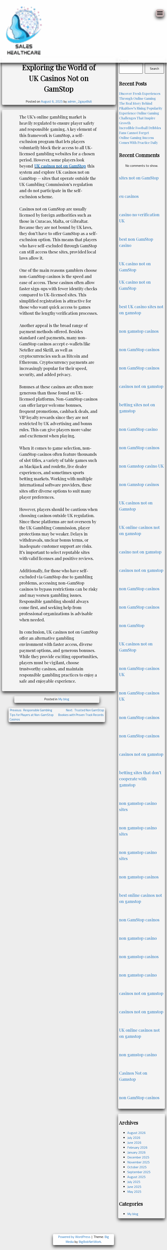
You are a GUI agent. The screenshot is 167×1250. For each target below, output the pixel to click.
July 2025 (133, 1181)
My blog (63, 699)
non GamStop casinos (139, 349)
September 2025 (139, 1171)
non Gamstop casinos (139, 484)
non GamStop (131, 625)
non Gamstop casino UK (141, 466)
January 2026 (136, 1152)
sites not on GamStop (139, 177)
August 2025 (136, 1176)
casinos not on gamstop (141, 386)
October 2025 (137, 1167)
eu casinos (129, 196)
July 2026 (133, 1137)
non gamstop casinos (139, 331)
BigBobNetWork (90, 1241)
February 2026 (137, 1147)
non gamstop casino (138, 938)
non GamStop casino (138, 429)
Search (154, 68)
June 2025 (134, 1186)
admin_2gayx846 (80, 101)
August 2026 (136, 1132)
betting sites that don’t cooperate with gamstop (140, 778)
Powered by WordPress (74, 1236)
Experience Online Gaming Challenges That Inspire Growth (139, 118)
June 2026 (134, 1142)
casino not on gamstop (140, 551)
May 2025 (134, 1191)
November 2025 (138, 1162)
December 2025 (138, 1157)
